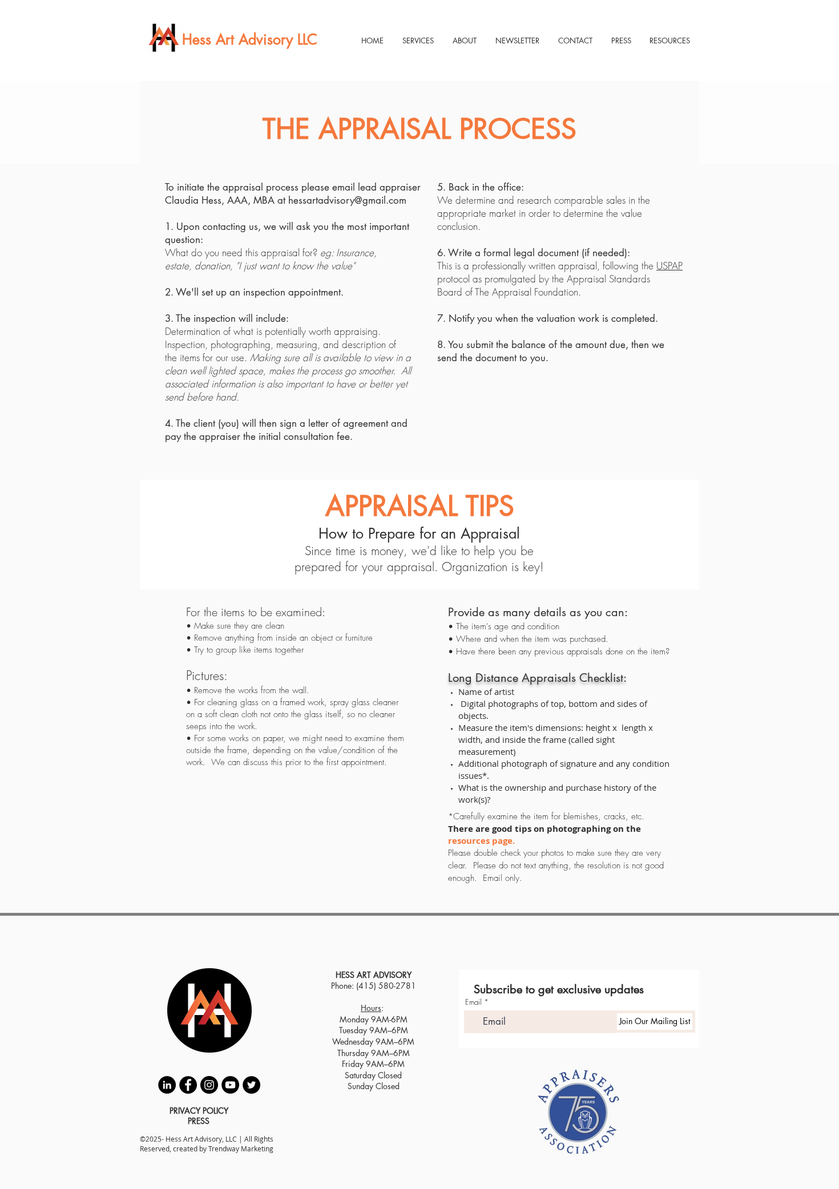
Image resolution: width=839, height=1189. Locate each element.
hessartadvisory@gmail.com (347, 200)
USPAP (669, 265)
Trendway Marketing (240, 1148)
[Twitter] (251, 1085)
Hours (371, 1007)
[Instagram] (209, 1085)
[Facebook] (188, 1085)
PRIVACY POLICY (199, 1110)
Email (473, 1002)
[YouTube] (230, 1085)
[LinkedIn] (167, 1085)
